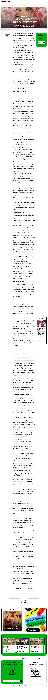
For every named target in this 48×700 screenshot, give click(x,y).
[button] (24, 2)
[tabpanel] (24, 355)
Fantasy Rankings (9, 5)
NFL (17, 5)
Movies (27, 5)
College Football (24, 16)
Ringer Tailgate (19, 651)
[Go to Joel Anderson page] (4, 628)
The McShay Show (6, 651)
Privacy (8, 685)
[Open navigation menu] (46, 2)
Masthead (24, 658)
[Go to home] (5, 1)
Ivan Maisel (8, 33)
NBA (14, 5)
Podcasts (41, 1)
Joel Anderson (9, 628)
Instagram (42, 685)
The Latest (3, 5)
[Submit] (44, 42)
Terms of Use (4, 685)
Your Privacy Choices (13, 685)
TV (23, 5)
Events (31, 5)
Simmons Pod (36, 5)
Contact (8, 658)
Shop (39, 658)
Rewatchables (42, 5)
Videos (36, 1)
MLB (21, 5)
